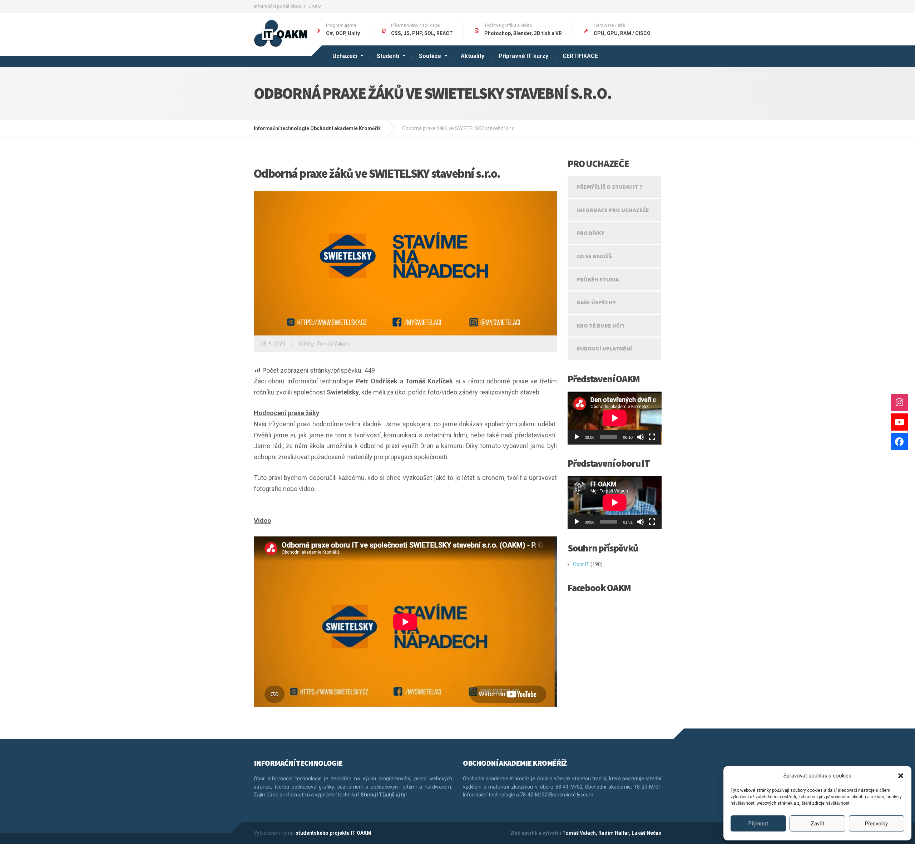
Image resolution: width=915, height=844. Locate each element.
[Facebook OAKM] (899, 441)
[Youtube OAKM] (899, 422)
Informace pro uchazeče (613, 210)
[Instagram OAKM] (899, 402)
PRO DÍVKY (590, 232)
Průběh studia (598, 279)
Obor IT (581, 564)
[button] (900, 775)
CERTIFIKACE (580, 56)
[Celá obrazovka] (652, 437)
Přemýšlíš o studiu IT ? (609, 186)
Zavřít (817, 823)
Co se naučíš (594, 256)
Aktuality (472, 56)
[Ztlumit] (640, 437)
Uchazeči (344, 56)
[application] (615, 418)
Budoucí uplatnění (604, 348)
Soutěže (430, 56)
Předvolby (876, 823)
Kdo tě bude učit (601, 325)
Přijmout (758, 823)
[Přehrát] (576, 437)
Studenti (388, 56)
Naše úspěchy (596, 302)
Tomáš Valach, (579, 833)
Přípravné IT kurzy (523, 56)
